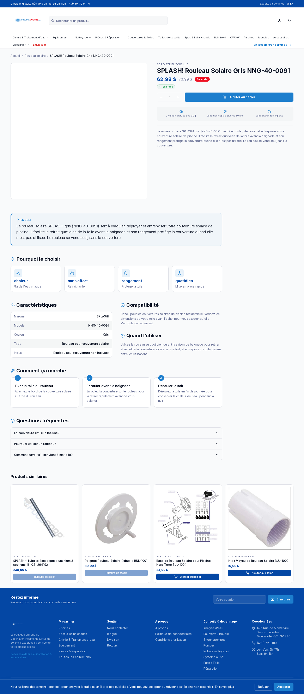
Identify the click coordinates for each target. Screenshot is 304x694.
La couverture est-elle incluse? (36, 433)
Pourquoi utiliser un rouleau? (35, 444)
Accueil (15, 55)
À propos (161, 628)
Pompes (209, 645)
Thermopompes (214, 639)
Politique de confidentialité (173, 634)
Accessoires (281, 37)
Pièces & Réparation (107, 37)
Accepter (283, 686)
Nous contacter (117, 628)
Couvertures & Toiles (141, 37)
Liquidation (40, 44)
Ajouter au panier (242, 97)
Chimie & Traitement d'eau (29, 37)
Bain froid (220, 37)
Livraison (113, 639)
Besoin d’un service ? (272, 44)
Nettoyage (81, 37)
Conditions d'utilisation (170, 639)
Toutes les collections (75, 657)
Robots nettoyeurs (216, 651)
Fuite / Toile (211, 662)
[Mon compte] (279, 21)
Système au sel (213, 657)
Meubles (263, 37)
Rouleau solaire (35, 55)
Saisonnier (19, 44)
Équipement (60, 37)
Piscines (249, 37)
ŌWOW (235, 37)
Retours (112, 645)
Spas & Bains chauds (197, 37)
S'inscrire (283, 599)
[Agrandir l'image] (79, 131)
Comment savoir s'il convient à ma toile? (43, 454)
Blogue (112, 634)
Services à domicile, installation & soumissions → (31, 655)
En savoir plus (224, 686)
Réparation (210, 668)
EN (291, 3)
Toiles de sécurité (169, 37)
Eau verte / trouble (216, 634)
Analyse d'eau (213, 628)
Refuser (263, 686)
